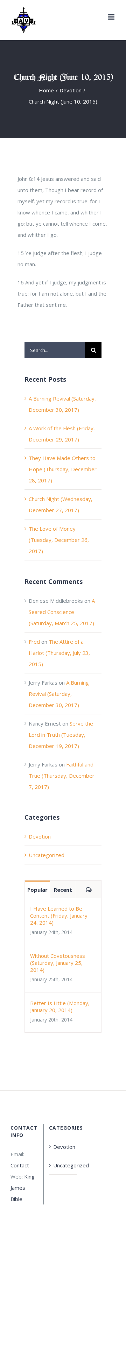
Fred (34, 641)
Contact (19, 1165)
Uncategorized (46, 854)
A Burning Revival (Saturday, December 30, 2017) (59, 693)
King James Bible (22, 1187)
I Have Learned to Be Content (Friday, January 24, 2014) (59, 915)
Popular (37, 889)
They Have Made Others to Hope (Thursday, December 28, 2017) (63, 469)
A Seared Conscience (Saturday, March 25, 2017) (62, 612)
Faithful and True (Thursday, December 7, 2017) (61, 775)
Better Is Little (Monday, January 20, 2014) (60, 1006)
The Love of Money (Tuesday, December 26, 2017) (59, 539)
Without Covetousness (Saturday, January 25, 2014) (57, 962)
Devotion (40, 836)
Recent (63, 889)
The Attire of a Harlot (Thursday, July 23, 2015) (59, 652)
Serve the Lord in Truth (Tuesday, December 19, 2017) (61, 734)
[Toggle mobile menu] (111, 17)
